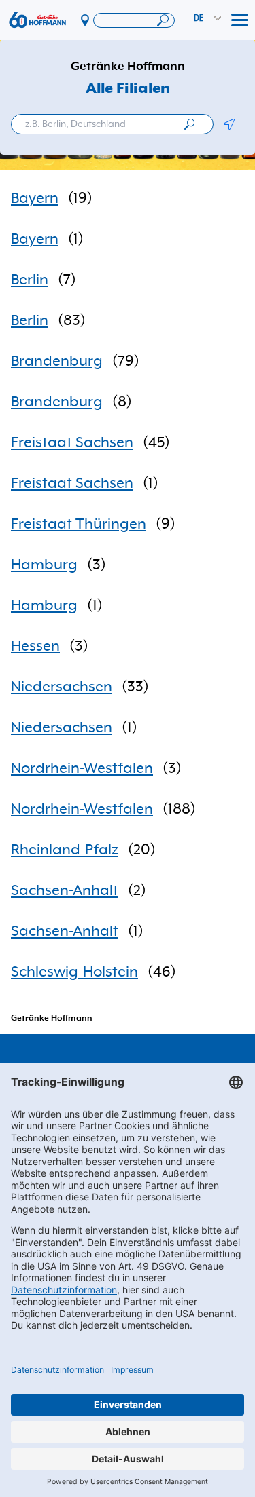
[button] (229, 124)
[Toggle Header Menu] (239, 20)
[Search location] (134, 20)
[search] (189, 124)
